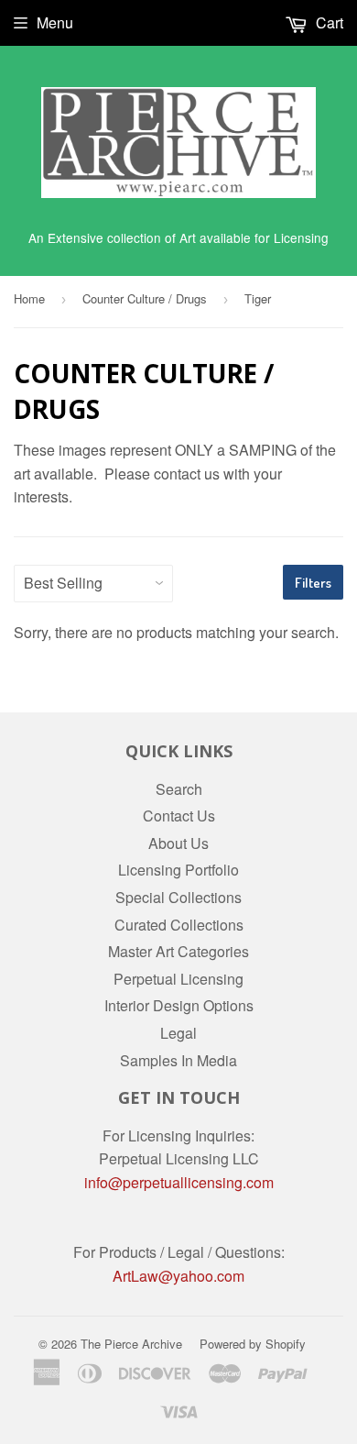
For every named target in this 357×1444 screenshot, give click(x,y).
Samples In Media (178, 1060)
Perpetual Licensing (178, 978)
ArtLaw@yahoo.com (178, 1275)
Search (179, 788)
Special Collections (178, 897)
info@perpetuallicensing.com (179, 1182)
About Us (178, 843)
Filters (313, 582)
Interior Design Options (179, 1005)
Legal (178, 1032)
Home (29, 298)
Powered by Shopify (253, 1343)
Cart (327, 22)
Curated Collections (178, 924)
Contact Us (179, 815)
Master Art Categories (178, 951)
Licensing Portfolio (178, 869)
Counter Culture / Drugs (144, 298)
